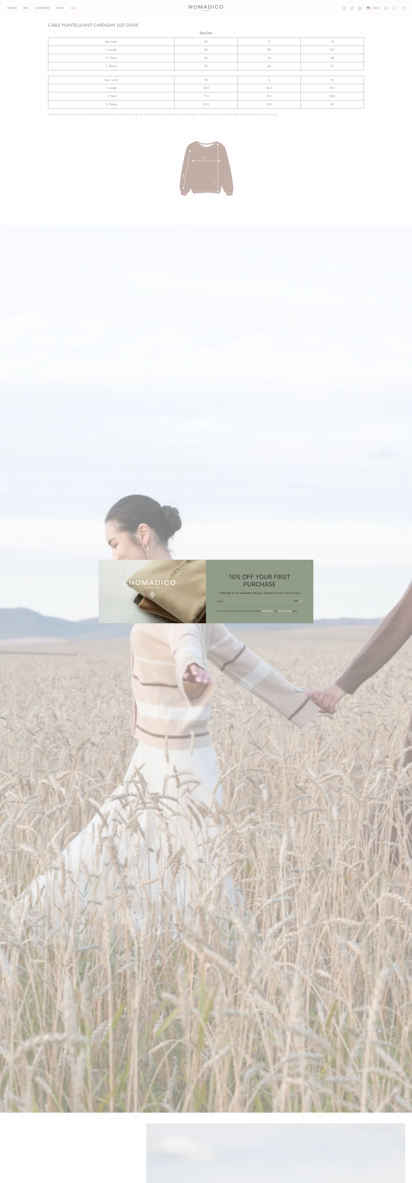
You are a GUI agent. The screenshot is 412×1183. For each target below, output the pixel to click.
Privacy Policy (267, 611)
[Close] (307, 566)
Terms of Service (285, 611)
